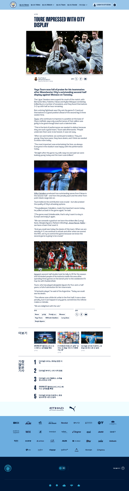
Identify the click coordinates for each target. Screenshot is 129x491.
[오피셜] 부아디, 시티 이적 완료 (50, 371)
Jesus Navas (73, 223)
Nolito (82, 223)
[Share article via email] (85, 79)
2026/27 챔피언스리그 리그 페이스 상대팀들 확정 (51, 388)
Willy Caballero (40, 193)
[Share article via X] (76, 79)
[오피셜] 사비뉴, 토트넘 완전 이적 (50, 362)
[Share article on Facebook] (81, 79)
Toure (36, 119)
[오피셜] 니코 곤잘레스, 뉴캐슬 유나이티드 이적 (50, 379)
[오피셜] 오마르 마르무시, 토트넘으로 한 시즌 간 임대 (50, 396)
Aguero (37, 274)
